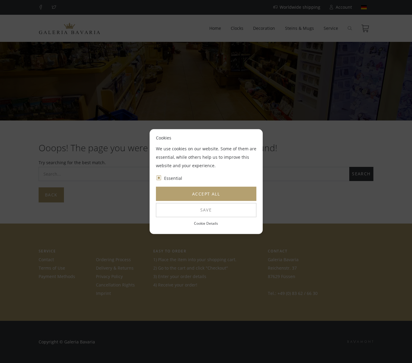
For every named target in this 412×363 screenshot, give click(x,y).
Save (206, 210)
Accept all (206, 194)
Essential (173, 178)
